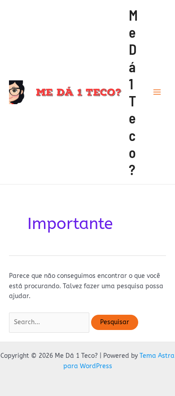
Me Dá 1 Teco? (133, 92)
